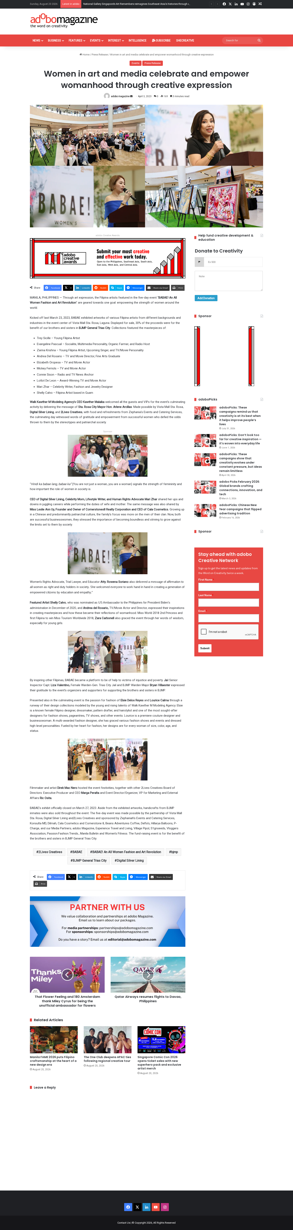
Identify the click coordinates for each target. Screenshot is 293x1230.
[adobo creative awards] (107, 257)
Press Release (100, 54)
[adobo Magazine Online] (64, 21)
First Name (206, 579)
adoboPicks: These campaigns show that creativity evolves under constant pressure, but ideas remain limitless (240, 462)
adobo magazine (120, 96)
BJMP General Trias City (90, 860)
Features (75, 40)
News (36, 40)
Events (95, 40)
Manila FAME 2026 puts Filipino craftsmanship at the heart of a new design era (53, 1061)
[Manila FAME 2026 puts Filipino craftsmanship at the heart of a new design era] (54, 1039)
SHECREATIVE (185, 40)
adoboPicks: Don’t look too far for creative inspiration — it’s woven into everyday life (240, 439)
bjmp (174, 852)
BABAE (77, 852)
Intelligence (137, 40)
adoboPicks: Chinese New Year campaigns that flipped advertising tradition (240, 509)
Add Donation (206, 298)
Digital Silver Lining (130, 860)
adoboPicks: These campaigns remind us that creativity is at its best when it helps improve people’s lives (240, 415)
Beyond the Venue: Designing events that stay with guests (116, 3)
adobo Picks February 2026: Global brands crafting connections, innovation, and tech (240, 488)
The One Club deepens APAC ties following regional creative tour (107, 1059)
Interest (114, 40)
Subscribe (163, 40)
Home (85, 54)
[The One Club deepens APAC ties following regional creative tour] (108, 1039)
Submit (204, 648)
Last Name (205, 595)
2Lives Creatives (50, 852)
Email (202, 611)
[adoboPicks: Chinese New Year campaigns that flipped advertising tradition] (205, 510)
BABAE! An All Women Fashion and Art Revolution (126, 852)
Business (54, 40)
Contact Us (123, 1222)
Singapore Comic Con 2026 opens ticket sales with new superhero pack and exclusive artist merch (159, 1062)
